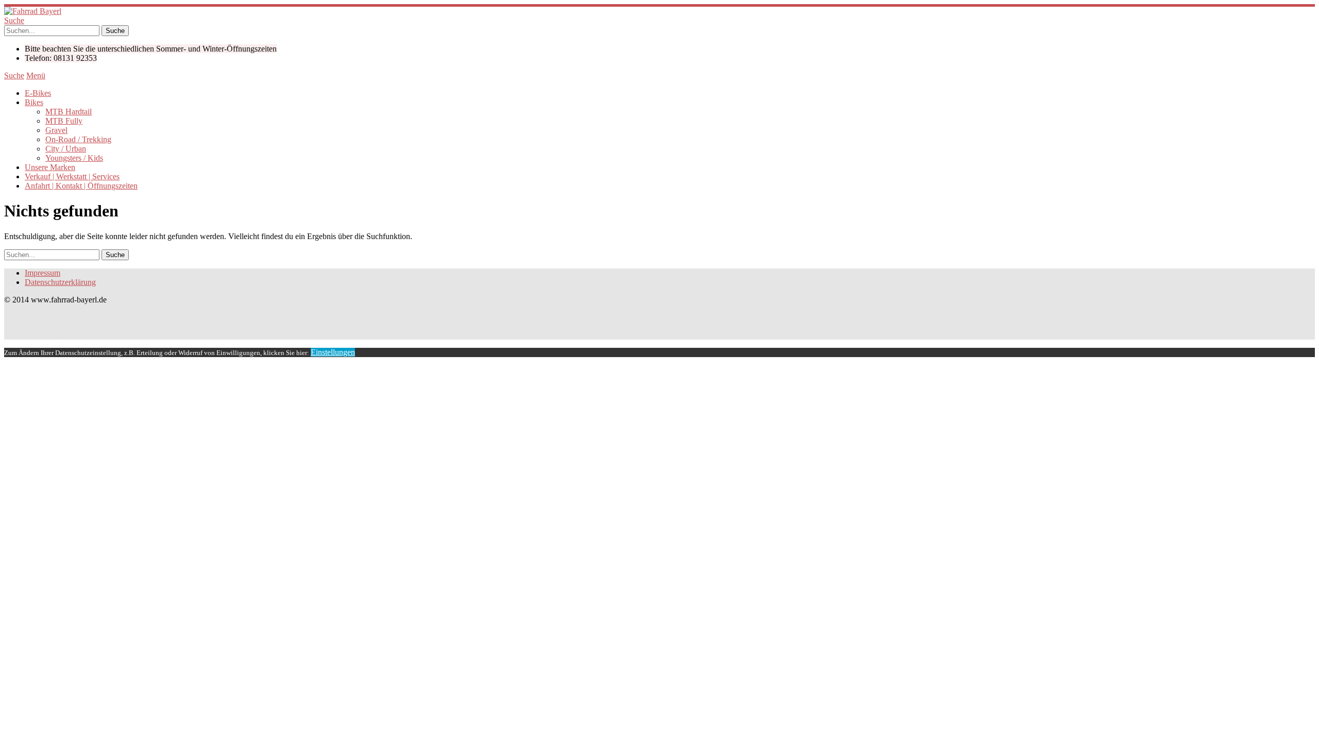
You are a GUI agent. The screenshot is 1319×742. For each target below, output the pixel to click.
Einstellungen (333, 352)
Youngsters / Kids (74, 158)
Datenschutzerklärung (60, 282)
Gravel (56, 130)
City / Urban (65, 148)
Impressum (42, 272)
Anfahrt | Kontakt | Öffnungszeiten (81, 185)
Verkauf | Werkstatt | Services (72, 176)
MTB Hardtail (68, 111)
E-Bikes (38, 93)
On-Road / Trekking (78, 139)
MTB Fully (63, 120)
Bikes (34, 102)
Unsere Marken (50, 167)
